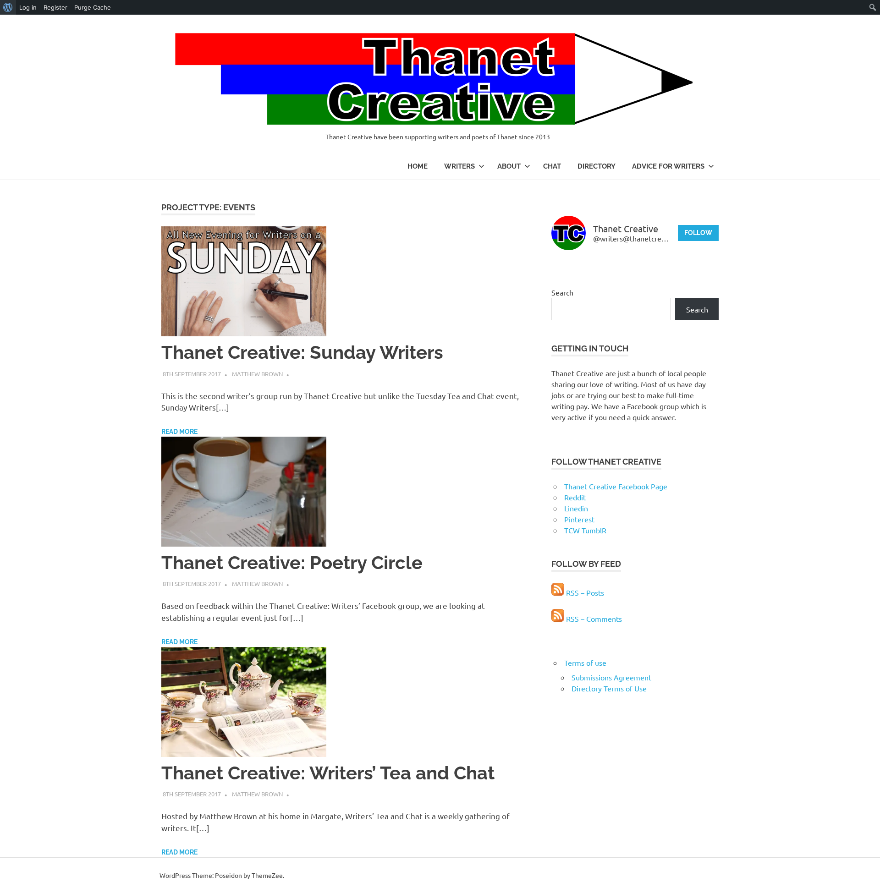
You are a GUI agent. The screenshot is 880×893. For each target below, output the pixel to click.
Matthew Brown (257, 374)
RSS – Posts (584, 592)
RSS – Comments (593, 618)
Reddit (575, 497)
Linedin (576, 508)
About (509, 166)
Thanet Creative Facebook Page (615, 486)
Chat (552, 166)
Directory (597, 166)
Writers (459, 166)
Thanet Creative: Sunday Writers (302, 352)
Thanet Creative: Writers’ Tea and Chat (328, 772)
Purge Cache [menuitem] (92, 7)
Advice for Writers (668, 166)
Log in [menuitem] (28, 7)
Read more (179, 431)
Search (562, 292)
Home (417, 166)
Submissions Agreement (611, 677)
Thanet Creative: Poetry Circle (292, 562)
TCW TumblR (585, 530)
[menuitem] (8, 7)
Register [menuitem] (55, 7)
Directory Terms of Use (609, 688)
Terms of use (585, 662)
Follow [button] (698, 232)
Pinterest (579, 519)
